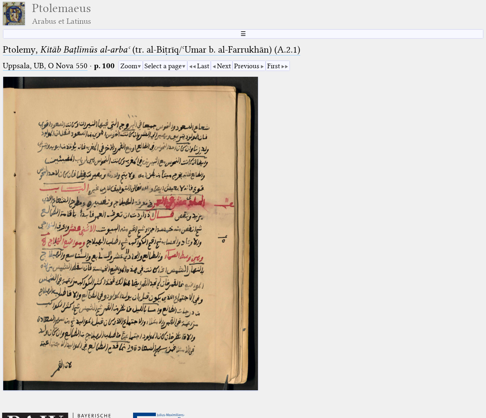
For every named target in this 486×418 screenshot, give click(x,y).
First (273, 66)
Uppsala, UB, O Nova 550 (45, 65)
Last (203, 66)
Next (224, 66)
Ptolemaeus (61, 13)
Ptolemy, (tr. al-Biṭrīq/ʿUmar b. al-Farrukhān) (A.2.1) (151, 49)
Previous (246, 66)
